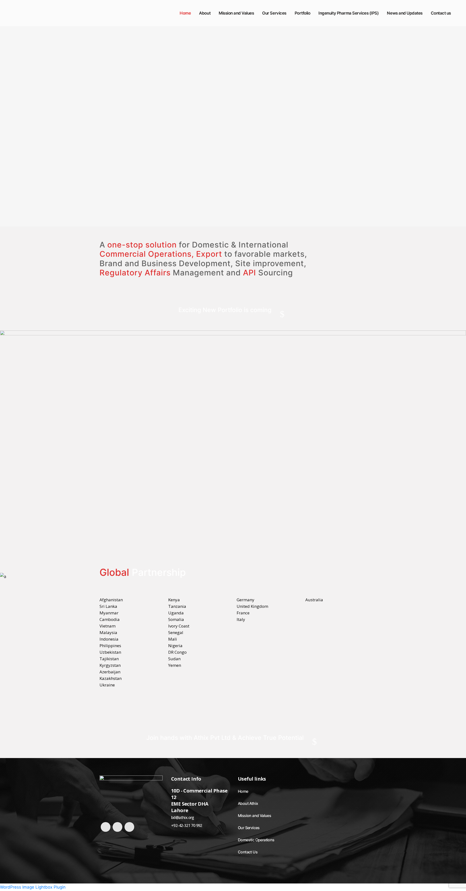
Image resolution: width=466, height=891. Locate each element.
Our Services (249, 827)
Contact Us (248, 852)
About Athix (248, 803)
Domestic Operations (256, 839)
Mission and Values (254, 815)
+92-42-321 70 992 (186, 825)
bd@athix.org (182, 817)
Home (243, 791)
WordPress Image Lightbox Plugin (33, 887)
